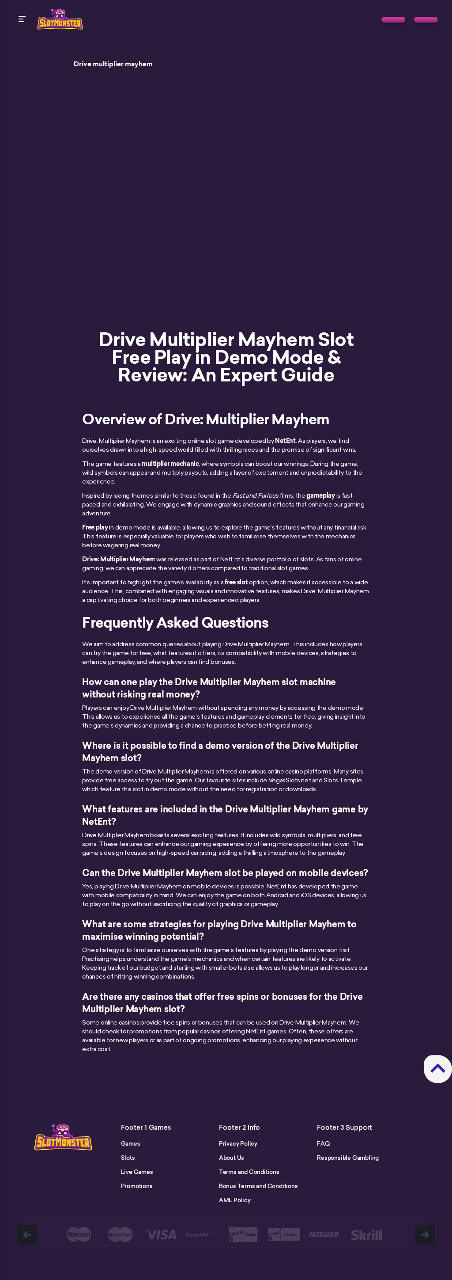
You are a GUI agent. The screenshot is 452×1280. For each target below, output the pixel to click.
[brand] (393, 20)
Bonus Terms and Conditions (258, 1186)
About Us (231, 1158)
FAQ (323, 1143)
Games (130, 1143)
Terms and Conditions (249, 1172)
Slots (128, 1158)
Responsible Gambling (348, 1158)
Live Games (137, 1172)
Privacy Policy (238, 1143)
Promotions (137, 1186)
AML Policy (235, 1200)
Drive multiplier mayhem (113, 64)
